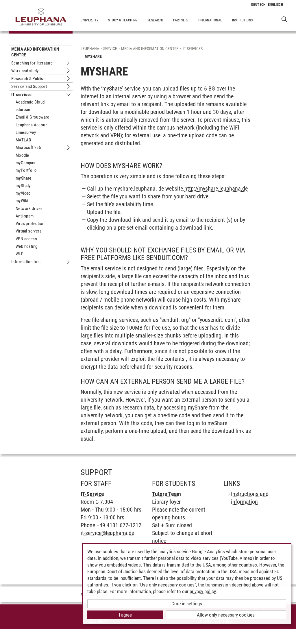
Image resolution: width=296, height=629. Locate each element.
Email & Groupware (32, 117)
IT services (21, 94)
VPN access (26, 238)
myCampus (25, 162)
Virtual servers (29, 231)
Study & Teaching (122, 20)
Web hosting (26, 246)
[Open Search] (284, 19)
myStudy (23, 185)
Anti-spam (25, 216)
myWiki (22, 200)
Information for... (26, 261)
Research (155, 20)
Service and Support (29, 86)
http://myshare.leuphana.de (216, 188)
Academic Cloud (30, 102)
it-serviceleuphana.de (107, 533)
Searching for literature (32, 63)
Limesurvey (26, 132)
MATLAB (23, 140)
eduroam (24, 109)
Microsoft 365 (28, 147)
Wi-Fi (20, 254)
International (210, 20)
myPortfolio (26, 170)
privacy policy (203, 591)
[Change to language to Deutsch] (258, 5)
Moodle (22, 155)
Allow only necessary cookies (226, 615)
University (89, 20)
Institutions (242, 20)
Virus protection (30, 223)
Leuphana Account (32, 125)
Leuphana (90, 48)
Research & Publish (28, 78)
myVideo (23, 193)
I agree (125, 615)
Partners (180, 20)
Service (110, 48)
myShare (24, 178)
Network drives (29, 208)
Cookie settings (186, 603)
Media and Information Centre (35, 52)
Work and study (25, 70)
